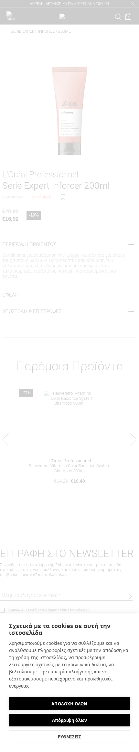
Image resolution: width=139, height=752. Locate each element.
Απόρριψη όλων (69, 720)
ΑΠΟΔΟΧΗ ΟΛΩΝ (69, 704)
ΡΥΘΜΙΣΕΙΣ (69, 737)
